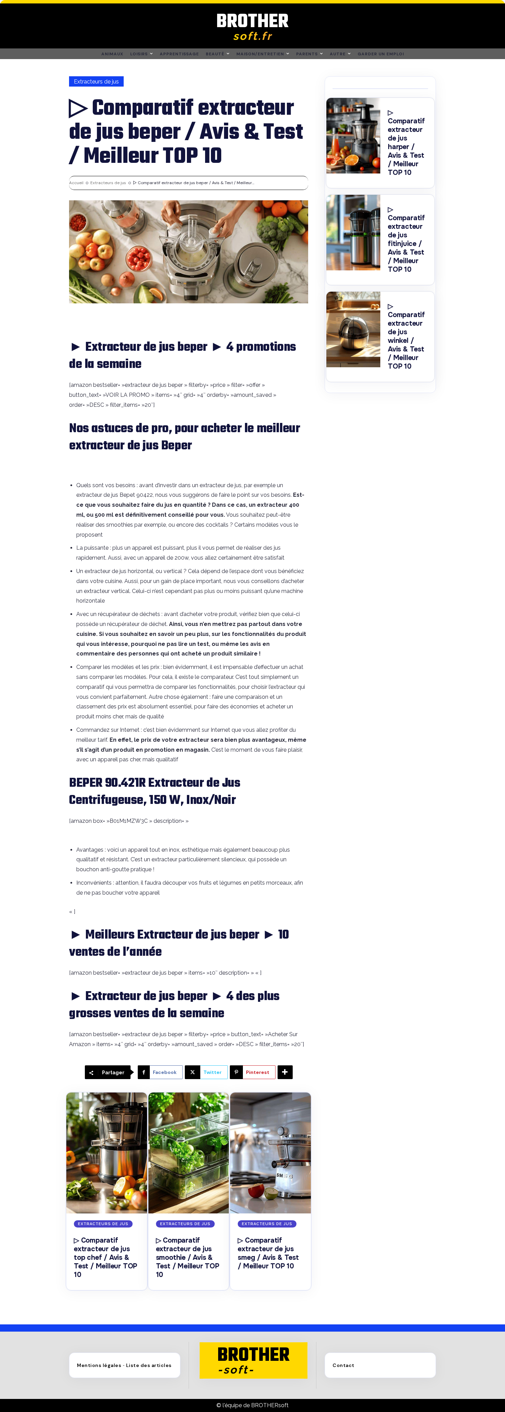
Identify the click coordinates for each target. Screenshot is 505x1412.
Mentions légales (99, 1365)
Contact (344, 1365)
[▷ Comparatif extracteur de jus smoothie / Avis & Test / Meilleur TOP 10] (188, 1152)
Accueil (76, 183)
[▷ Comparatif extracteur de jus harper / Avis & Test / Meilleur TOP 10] (353, 135)
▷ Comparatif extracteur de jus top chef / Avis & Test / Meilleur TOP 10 (105, 1257)
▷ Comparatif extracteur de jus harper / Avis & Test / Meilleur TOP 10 (406, 142)
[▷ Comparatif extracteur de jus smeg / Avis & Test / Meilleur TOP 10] (270, 1152)
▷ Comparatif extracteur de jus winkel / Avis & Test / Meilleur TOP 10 (406, 336)
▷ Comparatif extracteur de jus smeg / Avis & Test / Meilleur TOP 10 (268, 1253)
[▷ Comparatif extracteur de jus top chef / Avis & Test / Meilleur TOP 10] (106, 1152)
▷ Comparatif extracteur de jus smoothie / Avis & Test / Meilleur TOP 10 (187, 1257)
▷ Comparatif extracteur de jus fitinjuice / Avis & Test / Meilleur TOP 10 (406, 239)
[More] (285, 1072)
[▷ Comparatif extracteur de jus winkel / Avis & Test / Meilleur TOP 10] (353, 329)
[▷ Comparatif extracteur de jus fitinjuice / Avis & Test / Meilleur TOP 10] (353, 232)
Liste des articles (149, 1365)
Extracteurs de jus (96, 81)
